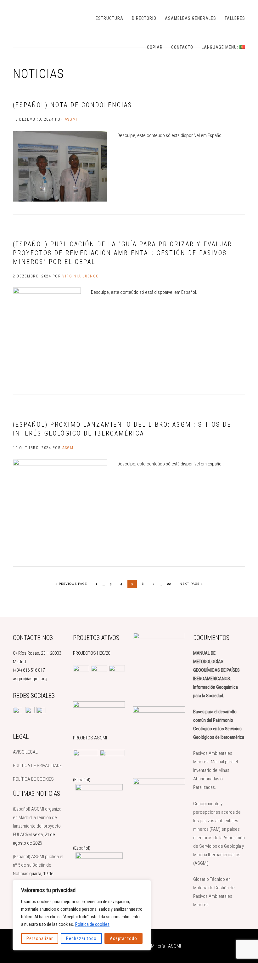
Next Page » (191, 583)
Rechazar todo (81, 938)
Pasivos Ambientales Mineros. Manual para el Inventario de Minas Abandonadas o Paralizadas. (215, 770)
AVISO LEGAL (25, 752)
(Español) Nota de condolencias (72, 105)
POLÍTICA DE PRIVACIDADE (37, 765)
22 (171, 583)
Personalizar (39, 938)
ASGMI (44, 17)
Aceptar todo (123, 938)
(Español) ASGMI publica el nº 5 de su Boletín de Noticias (38, 865)
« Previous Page (71, 583)
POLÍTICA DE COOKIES (33, 779)
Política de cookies (92, 924)
